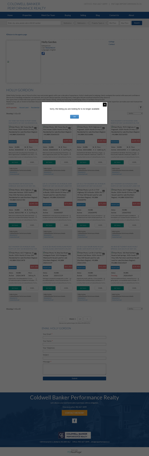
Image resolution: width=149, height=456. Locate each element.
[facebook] (74, 420)
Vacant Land (23, 107)
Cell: (43, 48)
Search (137, 23)
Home (10, 15)
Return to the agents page (17, 34)
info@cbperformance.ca (126, 4)
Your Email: (47, 334)
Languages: (46, 50)
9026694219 (50, 48)
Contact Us (114, 15)
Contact (112, 44)
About (131, 15)
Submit (74, 378)
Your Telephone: (49, 348)
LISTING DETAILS (15, 162)
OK (74, 117)
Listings (111, 41)
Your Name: (47, 341)
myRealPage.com (74, 452)
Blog (98, 15)
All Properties (11, 107)
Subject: (46, 355)
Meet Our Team (48, 15)
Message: (47, 362)
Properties (27, 15)
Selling (83, 15)
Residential (35, 107)
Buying (68, 15)
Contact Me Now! (74, 413)
